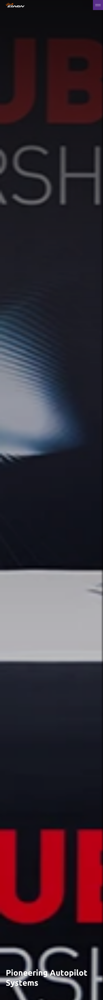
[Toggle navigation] (98, 5)
